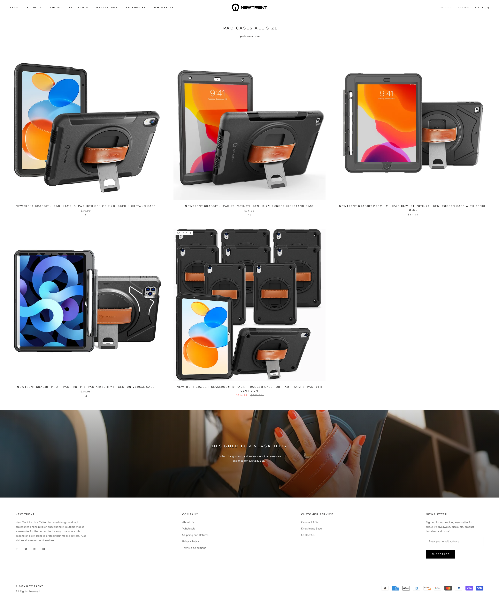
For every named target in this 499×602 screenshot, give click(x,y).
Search (463, 7)
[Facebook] (17, 549)
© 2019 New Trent (29, 586)
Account (446, 7)
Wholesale (164, 7)
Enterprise (136, 7)
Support (34, 7)
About (55, 7)
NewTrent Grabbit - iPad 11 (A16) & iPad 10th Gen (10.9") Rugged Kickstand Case (86, 206)
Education (78, 7)
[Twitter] (26, 549)
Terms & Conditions (194, 548)
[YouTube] (43, 549)
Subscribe (441, 554)
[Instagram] (35, 549)
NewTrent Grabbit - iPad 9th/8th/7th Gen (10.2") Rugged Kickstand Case (249, 206)
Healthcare (107, 7)
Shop (14, 7)
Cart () (482, 7)
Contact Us (308, 535)
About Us (188, 522)
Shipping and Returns (195, 535)
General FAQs (309, 522)
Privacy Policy (190, 541)
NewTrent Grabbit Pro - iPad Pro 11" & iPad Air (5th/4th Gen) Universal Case (85, 386)
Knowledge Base (311, 528)
